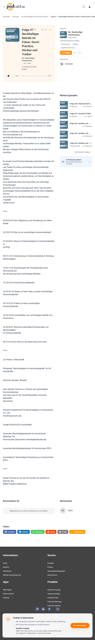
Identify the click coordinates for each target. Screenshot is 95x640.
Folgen (67, 53)
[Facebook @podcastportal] (49, 609)
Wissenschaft (65, 44)
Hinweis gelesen (79, 625)
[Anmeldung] (89, 6)
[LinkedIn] (43, 609)
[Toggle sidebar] (4, 6)
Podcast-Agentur (54, 606)
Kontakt (51, 563)
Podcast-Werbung (54, 602)
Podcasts (15, 17)
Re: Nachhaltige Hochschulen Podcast (34, 17)
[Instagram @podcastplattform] (37, 609)
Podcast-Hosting (54, 590)
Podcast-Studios (54, 594)
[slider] (33, 75)
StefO (70, 510)
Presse (50, 567)
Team (5, 563)
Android (6, 598)
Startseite (6, 17)
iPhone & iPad (8, 594)
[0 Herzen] (42, 30)
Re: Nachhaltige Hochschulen (28, 59)
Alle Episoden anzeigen (82, 152)
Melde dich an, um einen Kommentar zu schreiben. (29, 511)
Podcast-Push (53, 598)
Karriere (6, 567)
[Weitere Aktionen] (50, 30)
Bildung (75, 44)
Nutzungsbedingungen (56, 571)
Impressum (7, 571)
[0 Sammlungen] (46, 30)
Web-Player (7, 590)
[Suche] (83, 6)
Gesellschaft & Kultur (68, 48)
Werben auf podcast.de (12, 575)
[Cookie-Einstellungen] (58, 609)
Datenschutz (52, 575)
